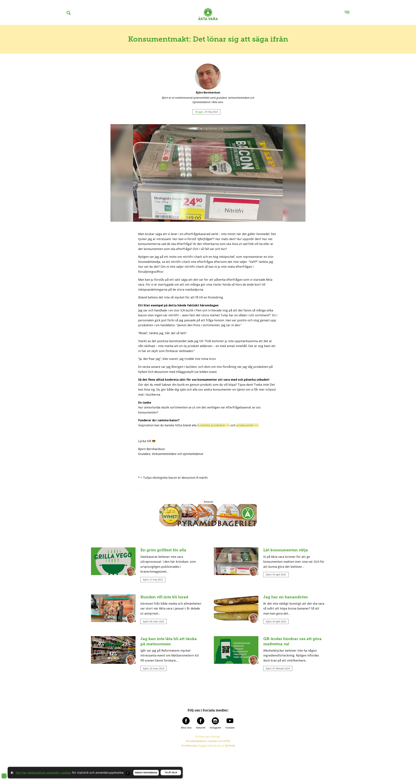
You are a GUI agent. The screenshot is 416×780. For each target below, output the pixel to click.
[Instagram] (215, 721)
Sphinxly (230, 745)
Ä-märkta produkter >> (213, 425)
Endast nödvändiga (146, 772)
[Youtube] (230, 721)
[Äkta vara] (186, 721)
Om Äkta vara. (189, 745)
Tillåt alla (171, 772)
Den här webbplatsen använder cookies (43, 772)
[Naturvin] (201, 721)
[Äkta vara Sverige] (208, 15)
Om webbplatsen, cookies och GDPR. (208, 741)
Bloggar (199, 111)
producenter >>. (247, 425)
